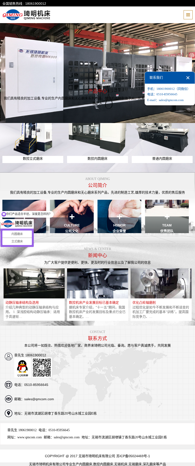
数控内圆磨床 (103, 464)
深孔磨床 (149, 464)
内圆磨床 (85, 464)
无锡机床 (120, 464)
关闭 (188, 78)
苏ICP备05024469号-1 (133, 456)
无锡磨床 (135, 464)
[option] (34, 294)
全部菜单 (188, 14)
